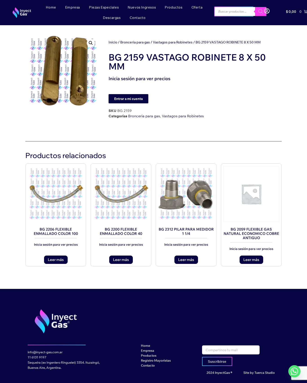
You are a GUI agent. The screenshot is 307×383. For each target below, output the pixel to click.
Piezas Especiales (104, 7)
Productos (173, 7)
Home (51, 7)
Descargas (111, 18)
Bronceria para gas (135, 42)
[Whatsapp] (294, 371)
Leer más (56, 259)
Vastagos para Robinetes (173, 42)
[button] (91, 43)
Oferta (197, 7)
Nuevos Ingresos (142, 7)
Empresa (72, 7)
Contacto (138, 18)
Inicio (113, 42)
